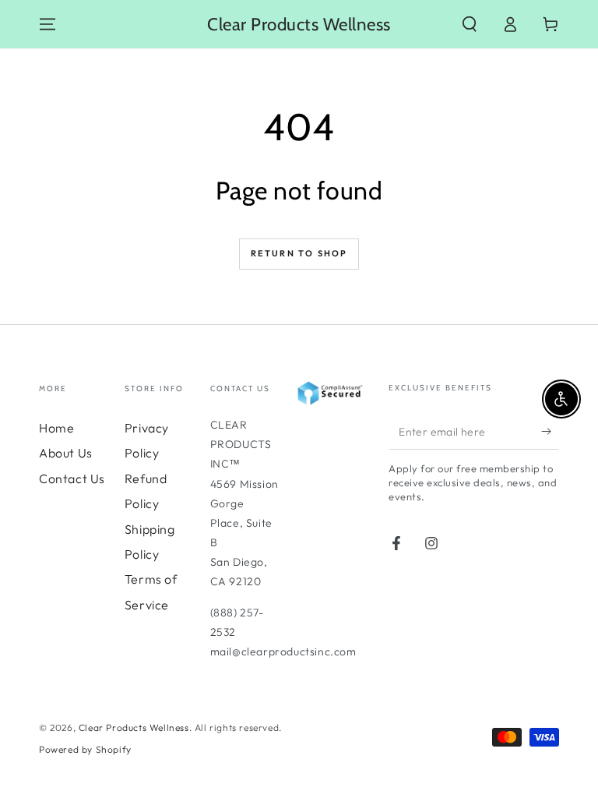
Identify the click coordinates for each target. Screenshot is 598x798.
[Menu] (47, 24)
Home (56, 428)
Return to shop (299, 253)
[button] (469, 24)
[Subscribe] (550, 432)
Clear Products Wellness (134, 727)
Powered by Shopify (85, 749)
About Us (66, 453)
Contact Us (72, 478)
